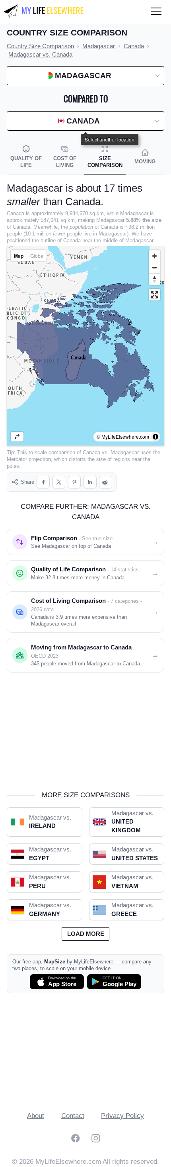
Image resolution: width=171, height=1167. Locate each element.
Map (18, 255)
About (35, 1116)
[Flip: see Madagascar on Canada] (17, 436)
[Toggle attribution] (155, 436)
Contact (72, 1116)
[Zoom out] (154, 267)
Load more (85, 934)
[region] (85, 345)
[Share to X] (59, 482)
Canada (91, 452)
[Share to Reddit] (105, 482)
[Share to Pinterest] (74, 482)
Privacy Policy (122, 1116)
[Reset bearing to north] (154, 279)
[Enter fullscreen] (154, 294)
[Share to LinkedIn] (90, 482)
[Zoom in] (154, 256)
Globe (36, 255)
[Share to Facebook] (43, 482)
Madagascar (125, 452)
